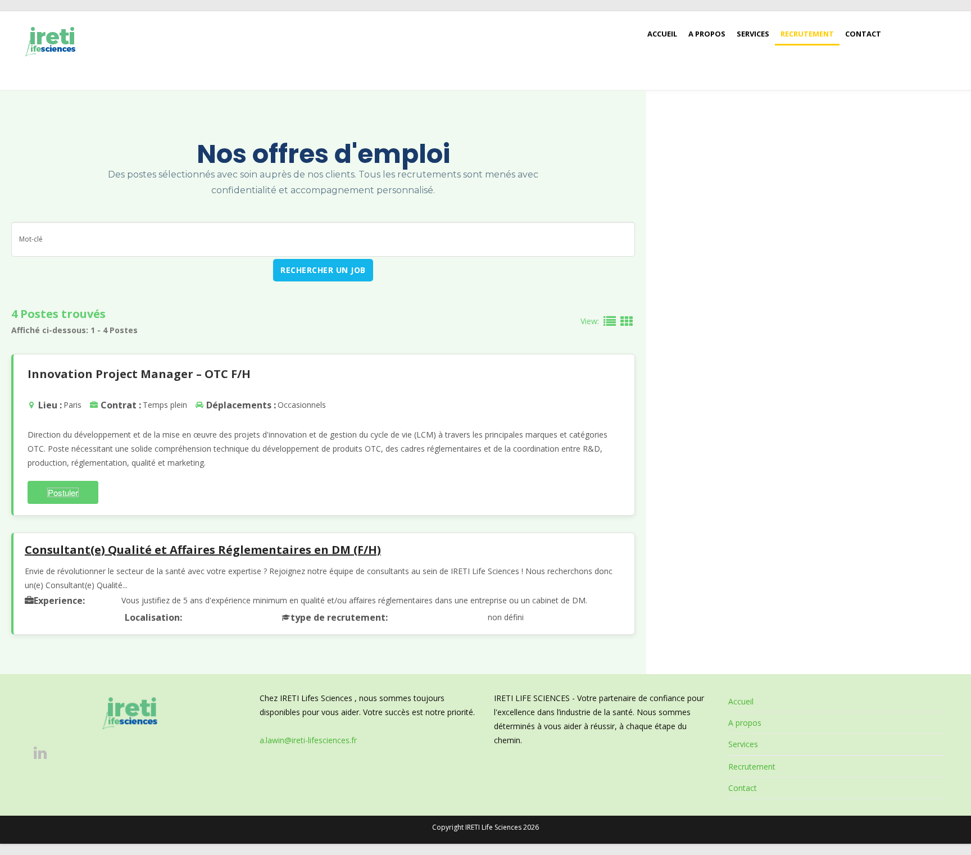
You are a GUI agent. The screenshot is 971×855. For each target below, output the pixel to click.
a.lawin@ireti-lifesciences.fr (308, 740)
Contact (742, 788)
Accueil (741, 701)
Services (743, 744)
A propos (744, 722)
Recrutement (751, 766)
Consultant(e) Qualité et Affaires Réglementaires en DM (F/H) (203, 549)
